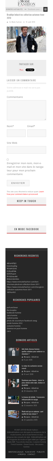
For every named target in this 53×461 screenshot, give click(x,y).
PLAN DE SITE (30, 452)
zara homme (12, 315)
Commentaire (15, 97)
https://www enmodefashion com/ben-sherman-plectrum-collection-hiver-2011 (23, 283)
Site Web (12, 142)
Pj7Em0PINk (11, 271)
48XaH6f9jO (11, 263)
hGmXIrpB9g (12, 266)
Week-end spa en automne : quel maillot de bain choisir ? (32, 412)
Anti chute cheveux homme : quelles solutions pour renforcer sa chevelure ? (33, 351)
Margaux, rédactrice (31, 357)
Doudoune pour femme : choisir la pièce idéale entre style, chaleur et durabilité (33, 382)
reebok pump (12, 318)
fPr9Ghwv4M (12, 276)
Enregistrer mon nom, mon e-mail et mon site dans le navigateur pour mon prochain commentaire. (25, 169)
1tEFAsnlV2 (11, 292)
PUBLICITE (41, 452)
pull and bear (12, 307)
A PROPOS (22, 454)
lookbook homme (14, 312)
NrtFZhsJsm (11, 274)
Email (31, 126)
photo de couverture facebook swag (22, 320)
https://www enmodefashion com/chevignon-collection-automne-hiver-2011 (25, 288)
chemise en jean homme (17, 328)
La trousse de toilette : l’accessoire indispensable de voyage (33, 398)
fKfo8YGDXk (12, 268)
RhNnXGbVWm (13, 279)
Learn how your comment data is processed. (25, 192)
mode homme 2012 (14, 323)
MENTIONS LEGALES (15, 452)
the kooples (12, 310)
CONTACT (31, 454)
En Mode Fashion (15, 22)
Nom (10, 126)
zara (9, 331)
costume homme (14, 326)
